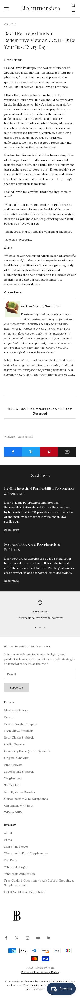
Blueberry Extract (16, 710)
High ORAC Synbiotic (18, 731)
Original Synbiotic (16, 758)
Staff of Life (12, 785)
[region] (40, 610)
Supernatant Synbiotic (19, 772)
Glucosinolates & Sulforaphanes (26, 799)
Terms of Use (30, 972)
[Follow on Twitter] (17, 938)
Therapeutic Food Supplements (26, 853)
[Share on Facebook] (13, 451)
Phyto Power (13, 765)
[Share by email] (67, 451)
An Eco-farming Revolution (41, 306)
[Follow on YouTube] (38, 938)
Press (8, 840)
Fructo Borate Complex (20, 724)
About (8, 833)
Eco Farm (10, 860)
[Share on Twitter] (31, 451)
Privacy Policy (49, 972)
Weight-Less (13, 778)
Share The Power (16, 846)
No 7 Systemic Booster (19, 792)
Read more (11, 529)
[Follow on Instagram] (27, 938)
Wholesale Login (15, 867)
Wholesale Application (19, 874)
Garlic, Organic (14, 744)
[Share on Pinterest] (49, 451)
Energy (9, 717)
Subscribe (16, 687)
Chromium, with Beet (18, 805)
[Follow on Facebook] (6, 938)
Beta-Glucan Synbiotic (19, 737)
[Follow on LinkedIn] (49, 938)
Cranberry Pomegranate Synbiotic (27, 751)
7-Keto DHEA (13, 812)
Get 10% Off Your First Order (24, 892)
